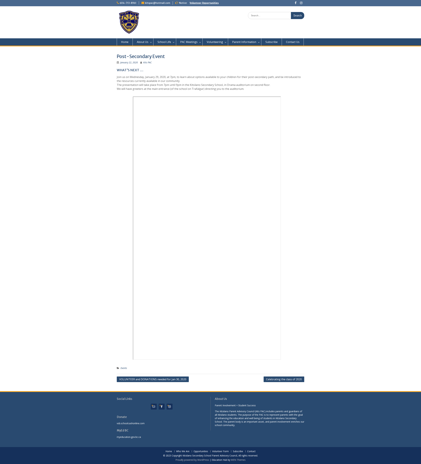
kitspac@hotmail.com (157, 2)
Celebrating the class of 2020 (284, 379)
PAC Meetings (189, 42)
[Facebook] (295, 3)
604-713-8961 (128, 2)
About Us (142, 42)
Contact (251, 451)
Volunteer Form (220, 451)
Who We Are (182, 451)
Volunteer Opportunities (204, 2)
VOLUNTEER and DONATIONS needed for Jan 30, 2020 (152, 379)
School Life (164, 42)
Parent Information (244, 42)
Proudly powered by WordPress (192, 459)
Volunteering (215, 42)
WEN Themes (238, 459)
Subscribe (271, 42)
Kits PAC (147, 62)
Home (124, 42)
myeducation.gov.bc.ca (129, 437)
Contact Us (292, 42)
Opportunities (201, 451)
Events (124, 368)
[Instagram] (301, 3)
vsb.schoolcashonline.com (131, 423)
